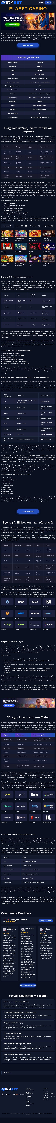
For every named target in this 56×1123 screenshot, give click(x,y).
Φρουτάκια (47, 226)
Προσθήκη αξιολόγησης (46, 920)
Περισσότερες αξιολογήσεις (28, 985)
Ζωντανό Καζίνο (20, 226)
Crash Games (33, 226)
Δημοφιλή (6, 226)
